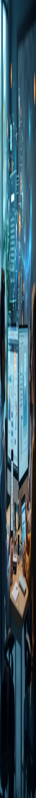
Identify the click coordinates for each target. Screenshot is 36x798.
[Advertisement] (18, 145)
